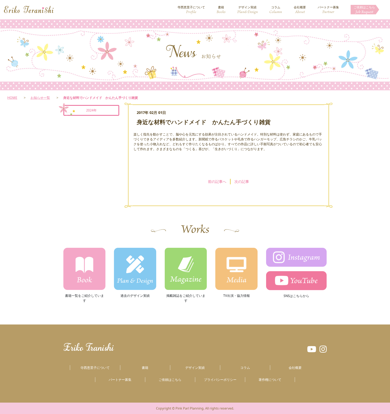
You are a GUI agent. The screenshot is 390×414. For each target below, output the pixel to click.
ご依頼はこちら (364, 9)
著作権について (270, 379)
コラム (275, 9)
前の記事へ (217, 181)
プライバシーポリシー (220, 379)
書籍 (221, 9)
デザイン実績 (247, 9)
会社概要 (300, 9)
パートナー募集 (328, 9)
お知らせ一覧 (40, 97)
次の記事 (241, 181)
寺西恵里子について (191, 9)
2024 (89, 110)
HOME (12, 97)
